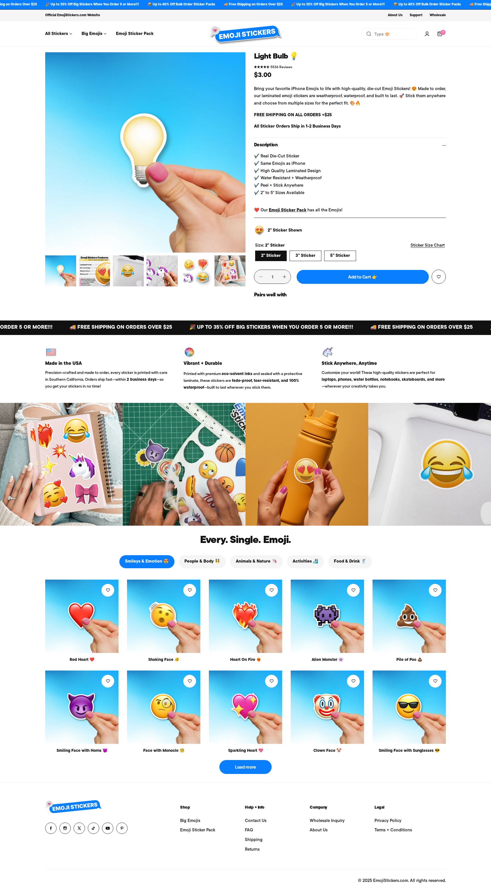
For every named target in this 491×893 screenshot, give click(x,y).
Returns (252, 850)
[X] (79, 828)
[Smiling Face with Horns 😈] (81, 707)
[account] (427, 34)
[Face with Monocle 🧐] (163, 707)
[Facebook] (51, 828)
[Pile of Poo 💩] (409, 616)
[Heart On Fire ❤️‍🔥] (245, 616)
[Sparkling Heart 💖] (245, 707)
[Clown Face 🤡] (327, 707)
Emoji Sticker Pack (287, 210)
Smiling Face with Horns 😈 (82, 751)
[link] (61, 464)
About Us (395, 15)
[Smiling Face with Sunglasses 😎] (409, 707)
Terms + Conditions (393, 830)
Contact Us (256, 821)
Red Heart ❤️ (82, 660)
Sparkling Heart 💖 (245, 751)
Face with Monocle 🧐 (163, 751)
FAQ (249, 830)
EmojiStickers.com (71, 15)
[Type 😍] (369, 33)
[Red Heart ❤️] (81, 616)
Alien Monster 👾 (327, 660)
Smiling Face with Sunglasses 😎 (409, 751)
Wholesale (438, 15)
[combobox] (389, 33)
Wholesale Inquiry (327, 821)
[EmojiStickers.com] (245, 33)
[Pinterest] (122, 828)
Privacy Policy (388, 821)
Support (416, 15)
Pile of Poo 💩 (409, 660)
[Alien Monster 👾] (327, 616)
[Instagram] (65, 828)
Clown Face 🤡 (327, 751)
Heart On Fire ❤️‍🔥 (245, 660)
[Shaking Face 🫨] (163, 616)
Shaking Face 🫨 (163, 660)
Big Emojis (190, 821)
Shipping (254, 840)
